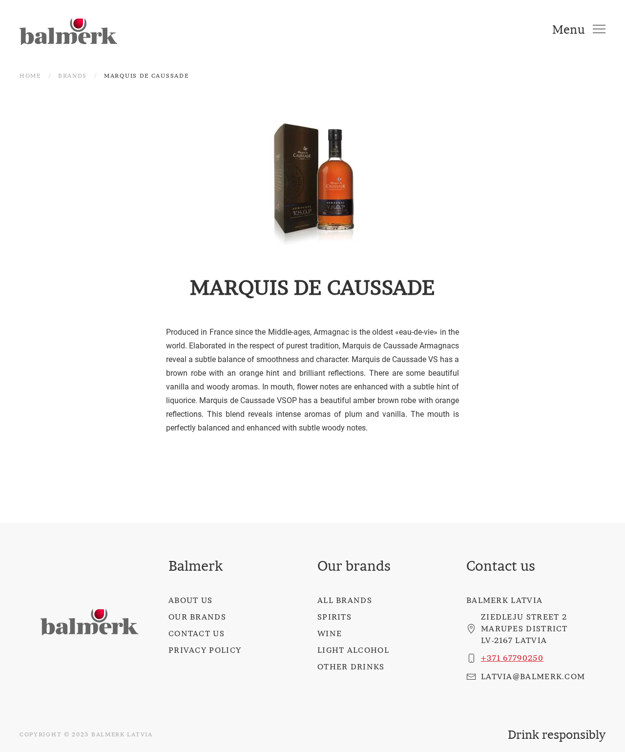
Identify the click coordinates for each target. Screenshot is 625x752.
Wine (329, 633)
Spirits (334, 617)
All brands (344, 600)
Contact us (196, 633)
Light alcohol (353, 650)
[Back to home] (68, 29)
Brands (72, 75)
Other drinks (351, 666)
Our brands (197, 617)
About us (190, 600)
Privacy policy (204, 650)
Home (30, 75)
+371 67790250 (512, 658)
